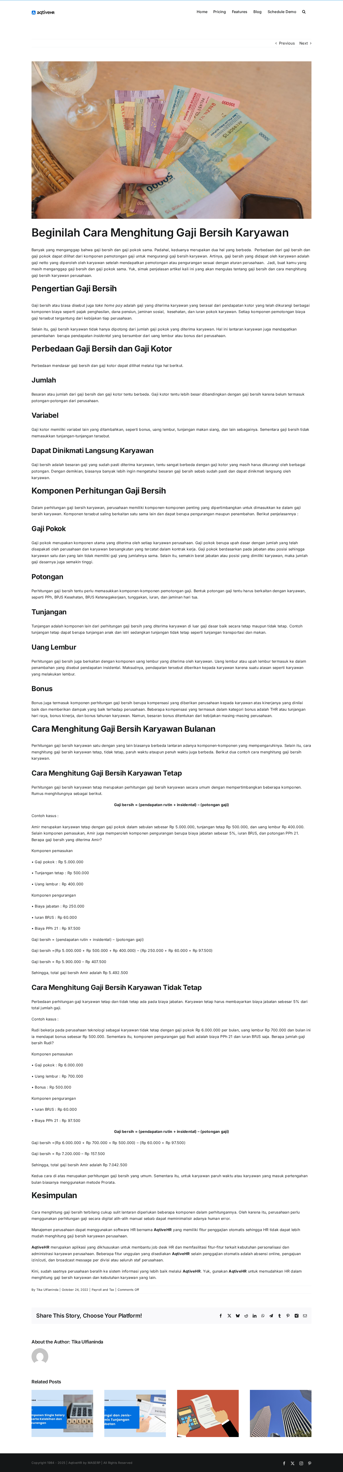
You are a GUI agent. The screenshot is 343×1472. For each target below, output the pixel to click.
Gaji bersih (41, 305)
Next (303, 43)
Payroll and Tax (103, 1289)
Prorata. (109, 1182)
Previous (287, 43)
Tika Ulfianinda (47, 1289)
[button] (304, 11)
